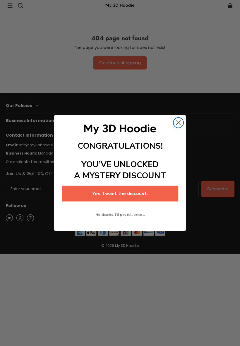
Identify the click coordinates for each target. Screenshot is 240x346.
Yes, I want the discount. (120, 193)
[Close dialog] (178, 123)
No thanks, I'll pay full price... (120, 214)
